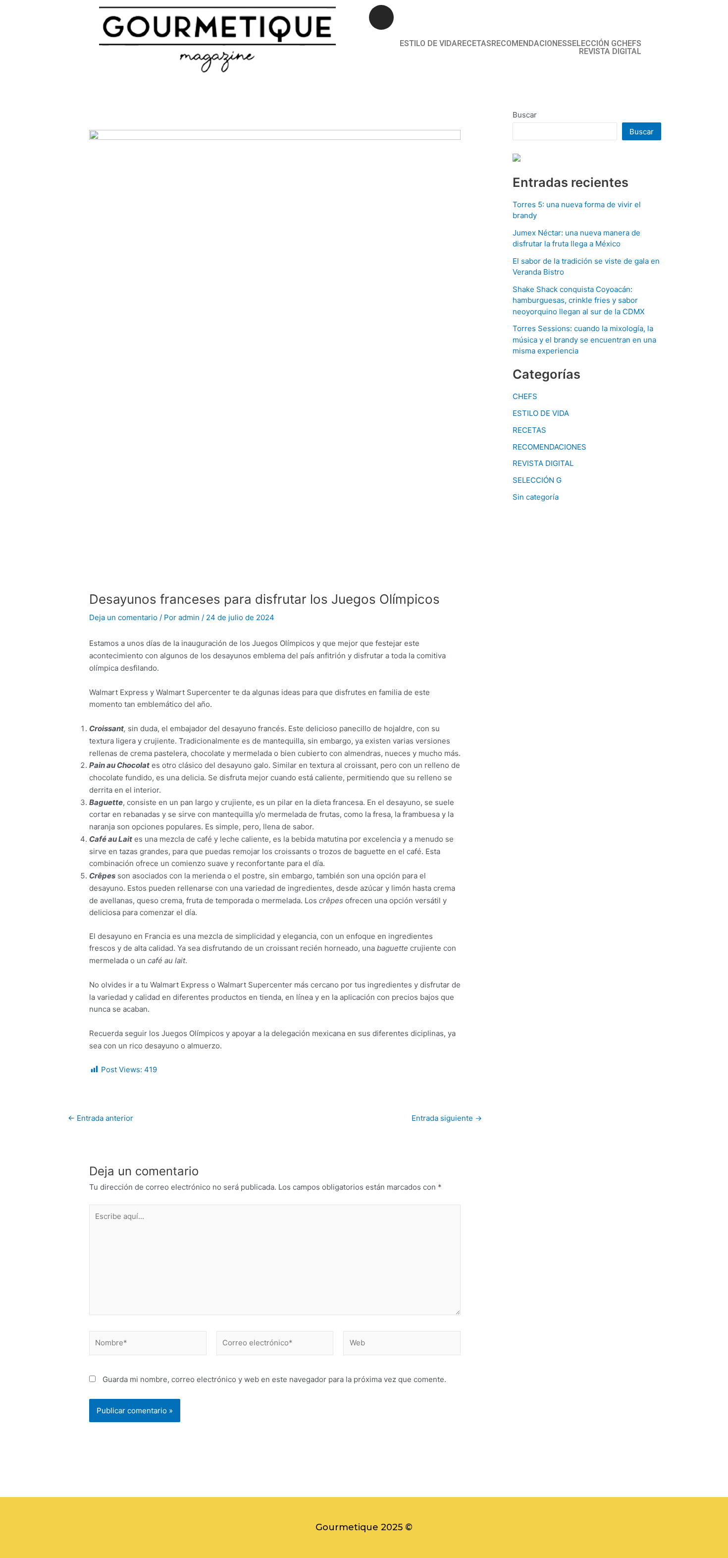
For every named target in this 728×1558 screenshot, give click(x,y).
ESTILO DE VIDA (428, 44)
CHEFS (629, 44)
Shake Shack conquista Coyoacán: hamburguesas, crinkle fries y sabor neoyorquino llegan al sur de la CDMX (579, 300)
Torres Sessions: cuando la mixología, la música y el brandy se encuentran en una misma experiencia (584, 339)
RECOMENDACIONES (529, 44)
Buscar (525, 114)
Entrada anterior (100, 1118)
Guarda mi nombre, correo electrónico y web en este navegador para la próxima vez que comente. (274, 1379)
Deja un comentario (123, 617)
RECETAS (474, 44)
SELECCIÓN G (592, 44)
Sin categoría (536, 497)
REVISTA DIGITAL (610, 52)
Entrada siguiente (447, 1118)
